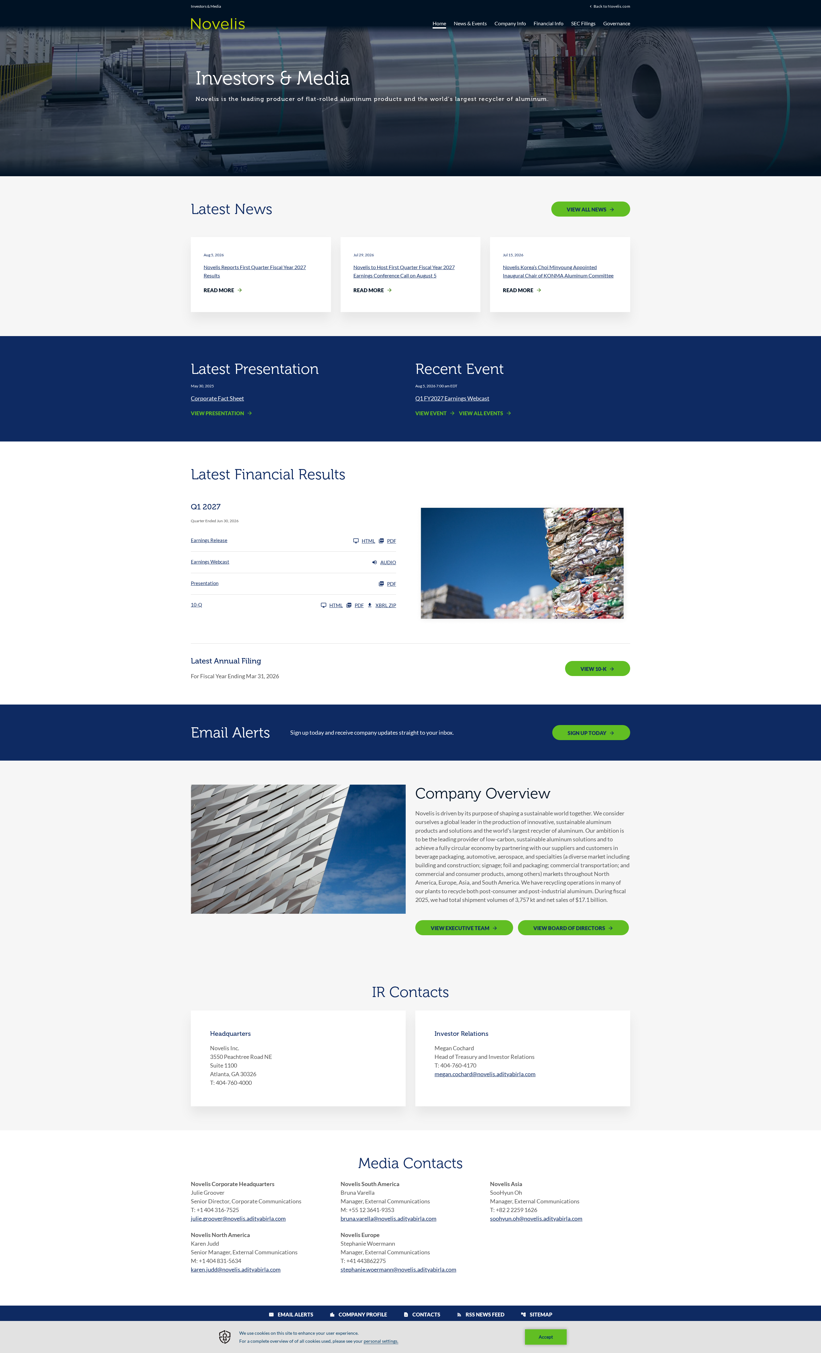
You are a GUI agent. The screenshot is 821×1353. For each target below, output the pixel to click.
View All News (586, 209)
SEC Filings (583, 23)
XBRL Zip (386, 605)
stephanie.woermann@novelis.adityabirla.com (398, 1269)
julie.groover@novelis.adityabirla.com (238, 1218)
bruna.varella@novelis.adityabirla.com (388, 1218)
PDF (391, 541)
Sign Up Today (587, 733)
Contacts (421, 1314)
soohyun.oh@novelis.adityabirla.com (536, 1218)
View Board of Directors (569, 928)
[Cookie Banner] (410, 1337)
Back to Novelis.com (612, 6)
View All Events (481, 413)
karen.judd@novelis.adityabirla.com (236, 1269)
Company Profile (358, 1314)
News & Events (470, 23)
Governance (616, 23)
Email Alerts (291, 1314)
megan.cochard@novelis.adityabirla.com (485, 1073)
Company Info (510, 23)
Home (439, 23)
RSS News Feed (480, 1314)
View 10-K (593, 669)
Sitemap (536, 1314)
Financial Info (548, 23)
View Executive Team (460, 928)
